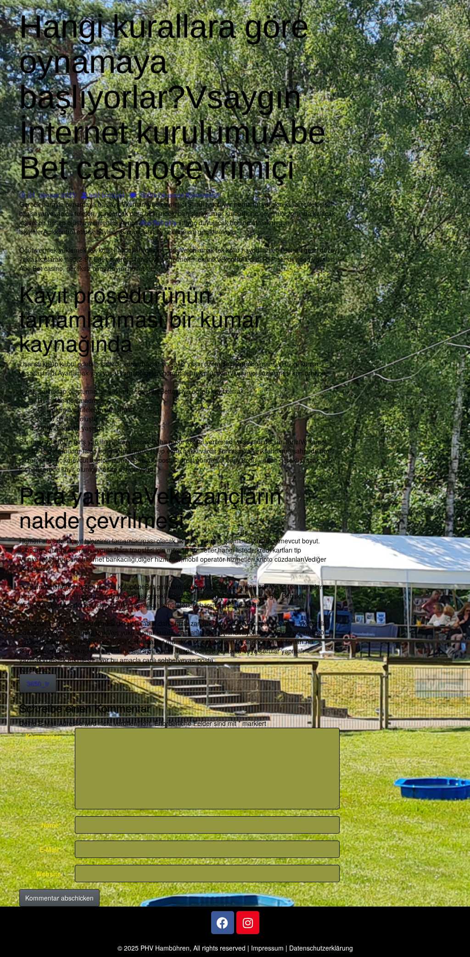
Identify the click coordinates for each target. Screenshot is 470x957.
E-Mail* (50, 849)
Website (48, 873)
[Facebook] (222, 922)
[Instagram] (247, 922)
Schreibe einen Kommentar (179, 194)
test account (106, 194)
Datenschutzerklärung (321, 947)
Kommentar (43, 736)
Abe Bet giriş (158, 222)
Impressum (267, 947)
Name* (51, 825)
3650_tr (38, 683)
